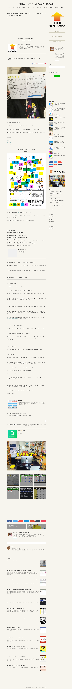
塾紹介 (14, 7)
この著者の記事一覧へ (42, 553)
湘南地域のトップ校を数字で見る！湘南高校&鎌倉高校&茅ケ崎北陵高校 (19, 589)
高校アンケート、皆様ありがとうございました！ (15, 560)
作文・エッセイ (53, 200)
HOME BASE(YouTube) (57, 41)
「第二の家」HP (57, 31)
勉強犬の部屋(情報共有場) (57, 36)
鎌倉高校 (8, 140)
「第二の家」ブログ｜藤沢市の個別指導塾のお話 (36, 4)
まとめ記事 (58, 193)
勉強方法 (52, 202)
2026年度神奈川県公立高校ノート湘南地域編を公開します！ (17, 656)
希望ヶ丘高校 (9, 138)
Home (9, 7)
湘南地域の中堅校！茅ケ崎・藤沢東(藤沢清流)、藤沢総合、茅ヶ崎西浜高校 (19, 570)
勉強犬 (12, 546)
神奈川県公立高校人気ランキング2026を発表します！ (16, 646)
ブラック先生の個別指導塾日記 (55, 196)
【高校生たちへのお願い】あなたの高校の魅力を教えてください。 (18, 617)
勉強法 (28, 7)
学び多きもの (60, 200)
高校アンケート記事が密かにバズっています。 (13, 562)
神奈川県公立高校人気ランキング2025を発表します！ (16, 665)
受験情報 (18, 7)
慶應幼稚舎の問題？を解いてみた (59, 136)
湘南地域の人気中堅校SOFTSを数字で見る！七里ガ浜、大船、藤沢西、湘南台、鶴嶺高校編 (22, 579)
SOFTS (18, 212)
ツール (33, 7)
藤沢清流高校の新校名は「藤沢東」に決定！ (14, 598)
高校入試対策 (45, 7)
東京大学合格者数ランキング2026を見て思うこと (15, 637)
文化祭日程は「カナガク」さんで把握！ (13, 627)
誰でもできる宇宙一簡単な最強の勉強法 (56, 205)
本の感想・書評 (39, 7)
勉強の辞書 (56, 7)
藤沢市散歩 (52, 193)
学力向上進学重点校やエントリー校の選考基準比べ (15, 608)
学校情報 (23, 7)
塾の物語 (51, 7)
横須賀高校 (9, 142)
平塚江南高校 (9, 144)
